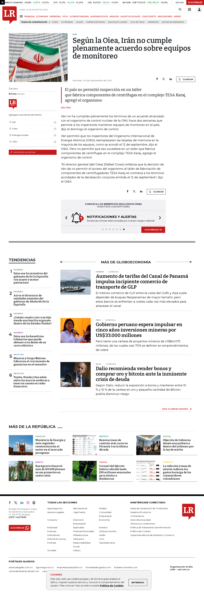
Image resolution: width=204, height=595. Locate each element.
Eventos (103, 527)
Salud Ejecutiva (107, 542)
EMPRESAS (55, 16)
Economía (104, 520)
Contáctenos (137, 516)
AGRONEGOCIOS (99, 16)
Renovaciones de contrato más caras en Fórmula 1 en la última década (113, 445)
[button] (65, 218)
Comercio (168, 462)
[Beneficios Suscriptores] (189, 9)
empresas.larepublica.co (70, 567)
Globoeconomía (107, 531)
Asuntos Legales (55, 512)
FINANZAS (29, 16)
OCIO (65, 16)
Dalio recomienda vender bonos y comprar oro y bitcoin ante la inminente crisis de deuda (141, 374)
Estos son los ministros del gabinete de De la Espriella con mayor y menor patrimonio (31, 278)
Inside (102, 535)
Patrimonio (67, 22)
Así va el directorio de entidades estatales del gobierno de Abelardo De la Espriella (31, 300)
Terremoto (153, 22)
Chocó (55, 22)
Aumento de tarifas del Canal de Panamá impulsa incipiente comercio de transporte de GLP (142, 281)
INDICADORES (165, 16)
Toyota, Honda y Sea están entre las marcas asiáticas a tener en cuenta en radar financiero (32, 382)
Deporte (103, 436)
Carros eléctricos (95, 22)
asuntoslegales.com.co (21, 567)
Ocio (101, 539)
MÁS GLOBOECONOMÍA (175, 409)
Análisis (102, 508)
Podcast (51, 542)
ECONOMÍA (42, 16)
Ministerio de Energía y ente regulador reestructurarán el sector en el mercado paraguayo (50, 446)
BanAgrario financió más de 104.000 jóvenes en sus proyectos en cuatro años (50, 471)
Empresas (52, 527)
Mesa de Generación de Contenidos (149, 508)
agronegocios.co (45, 567)
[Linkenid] (23, 503)
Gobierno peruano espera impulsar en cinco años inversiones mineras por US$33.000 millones (139, 330)
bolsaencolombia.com (126, 567)
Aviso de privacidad (140, 520)
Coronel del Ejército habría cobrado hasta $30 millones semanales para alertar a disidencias (115, 472)
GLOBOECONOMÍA (79, 16)
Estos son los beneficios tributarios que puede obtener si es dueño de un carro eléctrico (30, 341)
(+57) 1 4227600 (17, 517)
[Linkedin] (171, 79)
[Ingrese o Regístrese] (199, 9)
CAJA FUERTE (149, 16)
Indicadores (53, 535)
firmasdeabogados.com (98, 567)
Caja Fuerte (79, 512)
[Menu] (21, 16)
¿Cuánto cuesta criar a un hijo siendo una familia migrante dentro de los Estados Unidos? (33, 320)
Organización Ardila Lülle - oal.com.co (181, 568)
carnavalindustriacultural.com (24, 571)
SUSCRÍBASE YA (153, 229)
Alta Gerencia (80, 508)
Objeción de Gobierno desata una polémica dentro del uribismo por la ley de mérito (178, 445)
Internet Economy (56, 539)
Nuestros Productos (140, 512)
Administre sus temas (24, 152)
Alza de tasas (137, 22)
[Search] (180, 9)
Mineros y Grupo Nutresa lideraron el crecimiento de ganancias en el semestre (32, 361)
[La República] (9, 15)
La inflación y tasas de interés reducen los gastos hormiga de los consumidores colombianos (177, 472)
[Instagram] (29, 503)
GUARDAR (187, 79)
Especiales (78, 527)
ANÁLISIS (114, 16)
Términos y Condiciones (142, 523)
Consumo (52, 520)
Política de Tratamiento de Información (150, 527)
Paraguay (40, 436)
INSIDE (177, 16)
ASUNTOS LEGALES (130, 16)
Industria (19, 354)
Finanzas (51, 531)
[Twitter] (163, 79)
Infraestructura (80, 535)
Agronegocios (54, 508)
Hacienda (18, 270)
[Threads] (35, 503)
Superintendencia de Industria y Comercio (152, 535)
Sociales (51, 550)
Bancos (39, 462)
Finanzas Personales (83, 531)
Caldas (79, 22)
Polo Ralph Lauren (117, 22)
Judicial (167, 436)
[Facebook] (157, 79)
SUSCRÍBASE (195, 2)
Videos (76, 550)
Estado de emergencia (173, 22)
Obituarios (78, 539)
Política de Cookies (112, 585)
